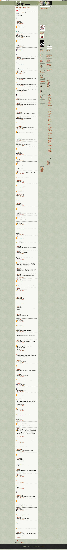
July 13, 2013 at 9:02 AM (20, 376)
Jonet (18, 222)
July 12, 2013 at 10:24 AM (20, 259)
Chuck (18, 103)
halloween (41, 75)
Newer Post (17, 540)
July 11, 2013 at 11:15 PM (20, 160)
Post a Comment (19, 537)
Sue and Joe (19, 112)
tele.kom (18, 25)
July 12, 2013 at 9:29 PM (20, 331)
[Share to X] (17, 13)
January (49, 158)
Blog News (41, 54)
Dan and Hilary (19, 142)
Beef (40, 53)
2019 (48, 83)
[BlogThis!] (16, 13)
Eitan (18, 21)
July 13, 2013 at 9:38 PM (20, 410)
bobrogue (18, 156)
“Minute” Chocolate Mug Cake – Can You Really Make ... (50, 111)
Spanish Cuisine (42, 98)
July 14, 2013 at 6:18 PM (20, 451)
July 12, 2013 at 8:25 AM (20, 234)
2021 (48, 81)
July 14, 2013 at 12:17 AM (20, 420)
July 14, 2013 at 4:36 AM (20, 442)
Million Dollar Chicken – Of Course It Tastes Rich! (50, 99)
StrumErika (47, 71)
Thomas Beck (19, 126)
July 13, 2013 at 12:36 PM (20, 391)
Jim (17, 232)
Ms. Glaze (47, 66)
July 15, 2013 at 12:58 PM (20, 472)
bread (40, 55)
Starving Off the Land (49, 69)
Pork (40, 87)
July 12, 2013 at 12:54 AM (20, 182)
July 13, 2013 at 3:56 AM (20, 362)
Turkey (40, 102)
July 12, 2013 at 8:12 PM (20, 317)
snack (40, 96)
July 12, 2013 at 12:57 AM (20, 187)
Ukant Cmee (42, 169)
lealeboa (18, 360)
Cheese (41, 61)
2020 (48, 82)
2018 (48, 84)
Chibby (18, 152)
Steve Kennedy (19, 495)
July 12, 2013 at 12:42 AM (20, 173)
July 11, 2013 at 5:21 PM (20, 73)
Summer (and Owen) (20, 34)
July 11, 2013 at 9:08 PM (20, 119)
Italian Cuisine (41, 78)
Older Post (36, 540)
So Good (47, 68)
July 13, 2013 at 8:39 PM (20, 405)
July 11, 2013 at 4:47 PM (20, 59)
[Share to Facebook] (18, 13)
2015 (48, 87)
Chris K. (18, 117)
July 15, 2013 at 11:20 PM (20, 488)
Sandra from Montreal (20, 504)
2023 (48, 79)
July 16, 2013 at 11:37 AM (20, 506)
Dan (17, 171)
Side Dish (41, 95)
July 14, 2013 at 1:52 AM (20, 436)
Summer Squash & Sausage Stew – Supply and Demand (50, 145)
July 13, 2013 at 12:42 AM (20, 350)
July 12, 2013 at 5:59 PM (20, 299)
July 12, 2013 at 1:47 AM (20, 196)
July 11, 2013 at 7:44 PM (20, 105)
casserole (41, 60)
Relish (40, 90)
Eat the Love (48, 59)
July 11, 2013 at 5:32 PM (20, 79)
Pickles (40, 84)
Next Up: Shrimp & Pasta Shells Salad (50, 152)
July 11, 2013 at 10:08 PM (20, 145)
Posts (48, 46)
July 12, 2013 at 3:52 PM (20, 281)
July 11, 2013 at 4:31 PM (20, 50)
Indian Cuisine (41, 77)
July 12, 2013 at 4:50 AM (20, 214)
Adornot (18, 374)
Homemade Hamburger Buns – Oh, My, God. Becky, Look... (50, 119)
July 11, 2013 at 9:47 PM (20, 140)
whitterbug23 (19, 319)
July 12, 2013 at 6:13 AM (20, 224)
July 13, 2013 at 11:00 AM (20, 385)
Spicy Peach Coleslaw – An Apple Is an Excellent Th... (50, 124)
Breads (40, 56)
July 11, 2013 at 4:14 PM (20, 37)
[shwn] (18, 279)
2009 (48, 162)
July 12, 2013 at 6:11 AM (20, 220)
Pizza (40, 86)
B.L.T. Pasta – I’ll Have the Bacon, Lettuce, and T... (50, 136)
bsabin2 (18, 369)
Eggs (40, 69)
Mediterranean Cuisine (42, 81)
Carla (18, 212)
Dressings (41, 66)
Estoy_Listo (19, 297)
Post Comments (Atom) (21, 542)
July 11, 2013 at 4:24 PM (20, 46)
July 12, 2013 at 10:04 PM (20, 342)
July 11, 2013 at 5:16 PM (20, 69)
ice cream (41, 76)
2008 (48, 163)
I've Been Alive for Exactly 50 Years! (23, 7)
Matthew (18, 216)
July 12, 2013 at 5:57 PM (20, 290)
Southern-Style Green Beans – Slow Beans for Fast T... (50, 96)
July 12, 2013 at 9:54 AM (20, 253)
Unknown (18, 162)
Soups (40, 97)
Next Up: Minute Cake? (50, 114)
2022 (48, 80)
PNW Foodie (19, 180)
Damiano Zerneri (19, 48)
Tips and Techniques (42, 100)
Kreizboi (18, 508)
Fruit (40, 71)
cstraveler (18, 418)
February (49, 157)
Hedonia (47, 63)
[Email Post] (25, 12)
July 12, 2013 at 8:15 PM (20, 321)
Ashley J (18, 30)
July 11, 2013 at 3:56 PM (20, 23)
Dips (40, 65)
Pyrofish (18, 246)
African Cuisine (41, 50)
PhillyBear (18, 57)
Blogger (43, 546)
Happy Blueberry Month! (50, 109)
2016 (48, 86)
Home (27, 540)
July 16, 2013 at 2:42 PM (20, 510)
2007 (48, 164)
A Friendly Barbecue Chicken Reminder (49, 116)
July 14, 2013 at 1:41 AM (20, 426)
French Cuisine (41, 70)
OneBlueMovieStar (19, 194)
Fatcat (18, 288)
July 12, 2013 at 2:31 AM (20, 205)
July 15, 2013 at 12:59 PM (20, 476)
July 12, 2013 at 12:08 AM (20, 169)
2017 (48, 85)
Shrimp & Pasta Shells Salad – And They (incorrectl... (50, 149)
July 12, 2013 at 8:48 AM (20, 238)
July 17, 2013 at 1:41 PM (20, 519)
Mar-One (18, 44)
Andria (18, 329)
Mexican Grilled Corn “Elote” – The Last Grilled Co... (50, 139)
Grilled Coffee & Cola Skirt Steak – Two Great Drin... (50, 128)
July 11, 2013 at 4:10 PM (20, 32)
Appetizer (41, 51)
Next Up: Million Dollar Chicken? (50, 102)
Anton (18, 98)
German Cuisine (42, 72)
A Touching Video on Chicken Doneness (50, 131)
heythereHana (19, 428)
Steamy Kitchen (48, 70)
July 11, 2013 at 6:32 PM (20, 91)
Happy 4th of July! (49, 147)
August (49, 93)
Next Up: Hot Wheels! (49, 107)
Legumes (41, 80)
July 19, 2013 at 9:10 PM (20, 524)
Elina (18, 251)
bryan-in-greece (19, 464)
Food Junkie (19, 449)
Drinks (40, 67)
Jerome (18, 306)
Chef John (18, 340)
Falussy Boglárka (19, 71)
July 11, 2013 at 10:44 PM (20, 154)
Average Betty (48, 56)
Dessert (41, 64)
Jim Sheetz (41, 168)
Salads (40, 92)
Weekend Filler (41, 104)
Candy (40, 59)
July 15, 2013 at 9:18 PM (20, 482)
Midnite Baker (19, 532)
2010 (48, 161)
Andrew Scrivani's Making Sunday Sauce (49, 55)
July (48, 94)
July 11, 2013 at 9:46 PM (20, 128)
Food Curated (48, 60)
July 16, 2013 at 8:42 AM (20, 497)
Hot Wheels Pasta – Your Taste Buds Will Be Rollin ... (50, 104)
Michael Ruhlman (48, 65)
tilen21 (18, 469)
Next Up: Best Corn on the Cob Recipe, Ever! (49, 142)
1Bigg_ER (18, 383)
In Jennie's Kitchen (48, 64)
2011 (48, 160)
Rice (40, 91)
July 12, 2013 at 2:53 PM (20, 277)
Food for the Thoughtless (48, 61)
